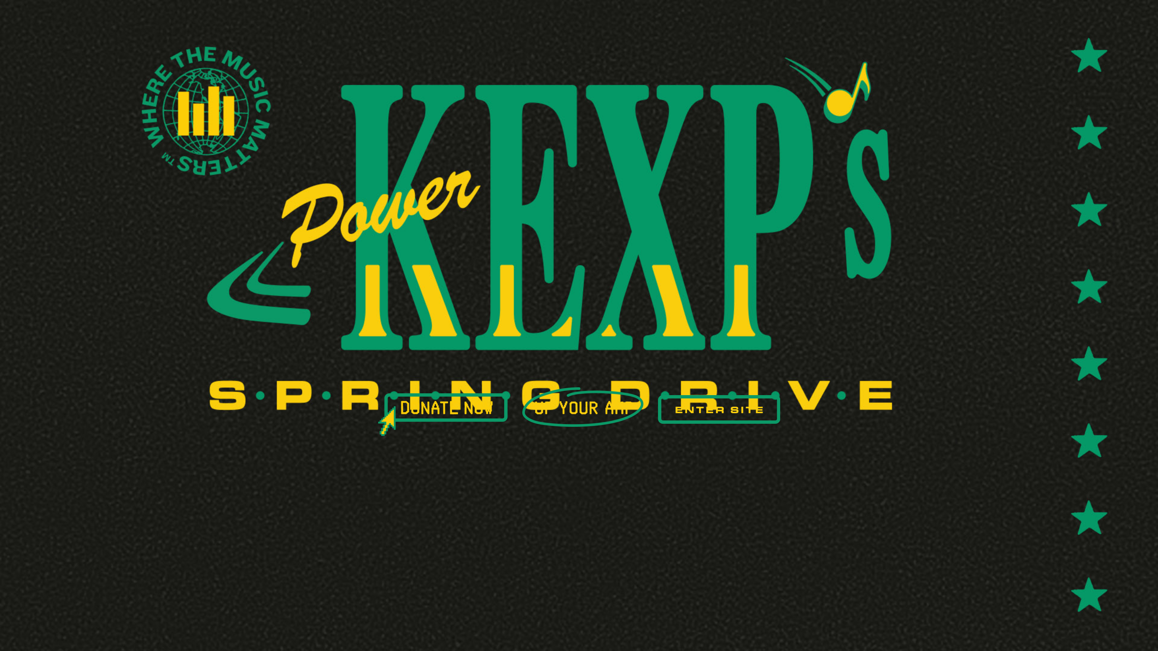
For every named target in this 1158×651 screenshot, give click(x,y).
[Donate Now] (443, 414)
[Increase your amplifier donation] (583, 407)
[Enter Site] (719, 409)
